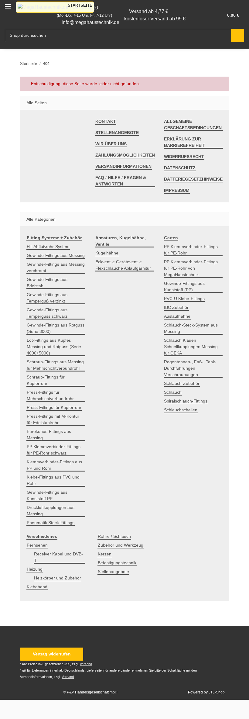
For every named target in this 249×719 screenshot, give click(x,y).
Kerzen (104, 553)
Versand (86, 664)
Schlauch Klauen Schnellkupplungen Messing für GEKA (191, 346)
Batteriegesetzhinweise (193, 179)
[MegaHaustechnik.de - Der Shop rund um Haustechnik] (55, 7)
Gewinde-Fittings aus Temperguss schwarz (47, 313)
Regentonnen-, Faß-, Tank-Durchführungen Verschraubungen (190, 368)
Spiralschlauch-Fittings (185, 401)
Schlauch (173, 392)
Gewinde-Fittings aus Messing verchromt (56, 267)
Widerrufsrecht (184, 156)
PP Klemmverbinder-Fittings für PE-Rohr (191, 249)
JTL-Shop (217, 692)
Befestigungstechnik (117, 562)
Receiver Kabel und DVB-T (58, 557)
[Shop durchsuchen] (237, 35)
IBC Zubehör (176, 307)
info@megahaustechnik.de (90, 22)
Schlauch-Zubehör (182, 383)
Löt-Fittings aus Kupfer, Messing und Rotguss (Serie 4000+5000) (54, 346)
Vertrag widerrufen (52, 654)
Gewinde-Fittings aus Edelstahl (47, 282)
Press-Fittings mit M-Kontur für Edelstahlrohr (53, 419)
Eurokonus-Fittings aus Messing (49, 434)
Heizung (35, 569)
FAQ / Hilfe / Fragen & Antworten (120, 180)
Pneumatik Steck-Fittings (50, 522)
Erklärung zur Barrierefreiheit (184, 142)
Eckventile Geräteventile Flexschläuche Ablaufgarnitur (123, 265)
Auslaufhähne (177, 316)
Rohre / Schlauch (114, 536)
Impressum (176, 190)
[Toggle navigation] (8, 4)
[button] (194, 15)
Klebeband (37, 586)
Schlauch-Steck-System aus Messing (191, 328)
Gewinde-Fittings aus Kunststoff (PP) (184, 286)
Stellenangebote (117, 132)
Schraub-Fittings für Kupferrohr (46, 380)
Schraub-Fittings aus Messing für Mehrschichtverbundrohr (55, 365)
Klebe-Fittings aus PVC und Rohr (53, 480)
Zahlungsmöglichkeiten (125, 155)
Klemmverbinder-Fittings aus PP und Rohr (54, 465)
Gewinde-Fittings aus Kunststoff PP (47, 495)
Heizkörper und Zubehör (57, 578)
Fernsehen (37, 545)
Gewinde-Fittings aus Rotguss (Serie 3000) (55, 328)
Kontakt (105, 121)
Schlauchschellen (180, 409)
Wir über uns (111, 143)
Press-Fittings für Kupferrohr (54, 407)
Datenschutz (180, 167)
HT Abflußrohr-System (48, 246)
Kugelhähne (106, 253)
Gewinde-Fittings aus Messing (56, 255)
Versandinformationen (123, 166)
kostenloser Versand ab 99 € (155, 18)
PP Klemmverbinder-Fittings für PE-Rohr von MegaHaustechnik (191, 268)
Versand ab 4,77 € (148, 11)
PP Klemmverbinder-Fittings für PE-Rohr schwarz (53, 449)
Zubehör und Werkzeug (120, 545)
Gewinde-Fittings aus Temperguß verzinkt (47, 297)
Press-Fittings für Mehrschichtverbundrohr (50, 395)
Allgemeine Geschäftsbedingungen (193, 124)
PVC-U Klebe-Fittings (184, 298)
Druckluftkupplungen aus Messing (50, 510)
